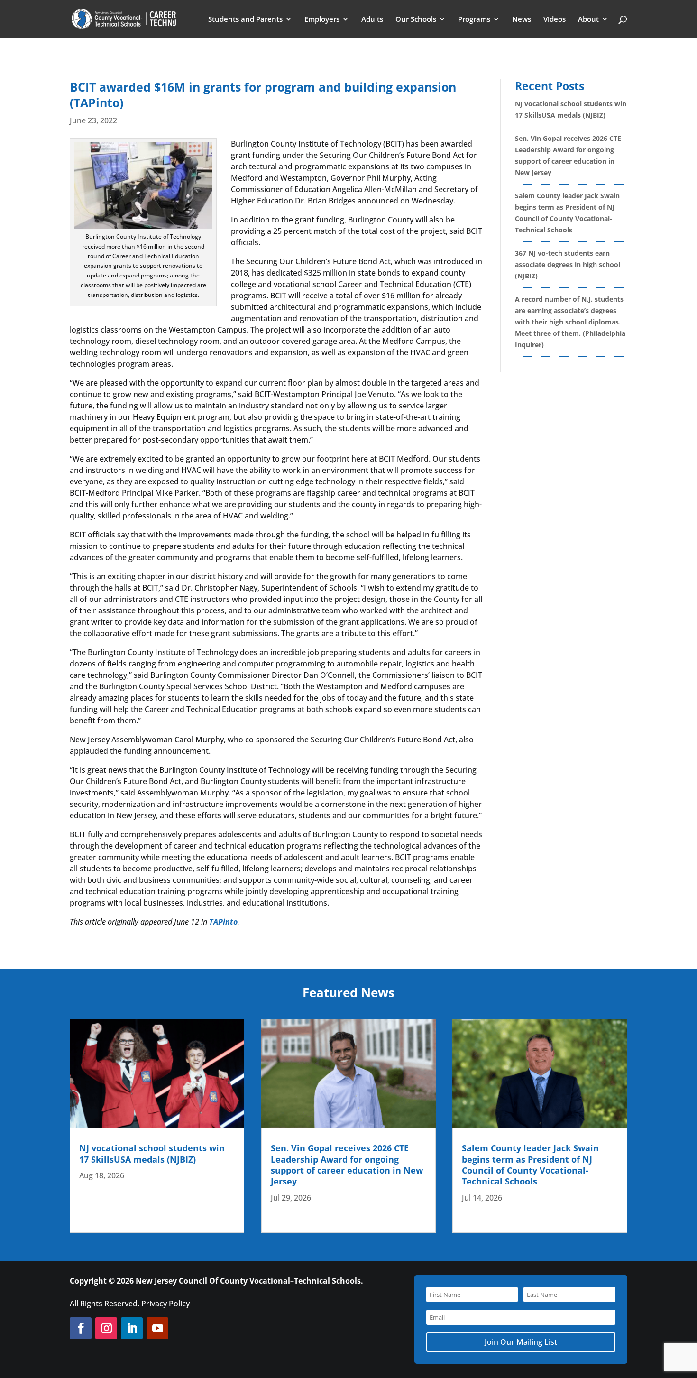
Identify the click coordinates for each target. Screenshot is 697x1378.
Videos (554, 20)
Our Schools (415, 20)
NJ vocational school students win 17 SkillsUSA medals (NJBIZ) (152, 1153)
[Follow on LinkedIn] (132, 1328)
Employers (321, 20)
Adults (372, 20)
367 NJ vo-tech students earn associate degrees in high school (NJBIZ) (567, 264)
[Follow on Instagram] (106, 1328)
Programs (474, 20)
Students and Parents (245, 20)
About (588, 20)
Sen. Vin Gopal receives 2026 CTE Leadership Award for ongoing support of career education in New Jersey (347, 1164)
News (521, 20)
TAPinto (223, 921)
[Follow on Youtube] (157, 1328)
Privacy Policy (165, 1303)
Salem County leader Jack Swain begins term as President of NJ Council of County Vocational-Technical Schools (530, 1164)
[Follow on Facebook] (81, 1328)
